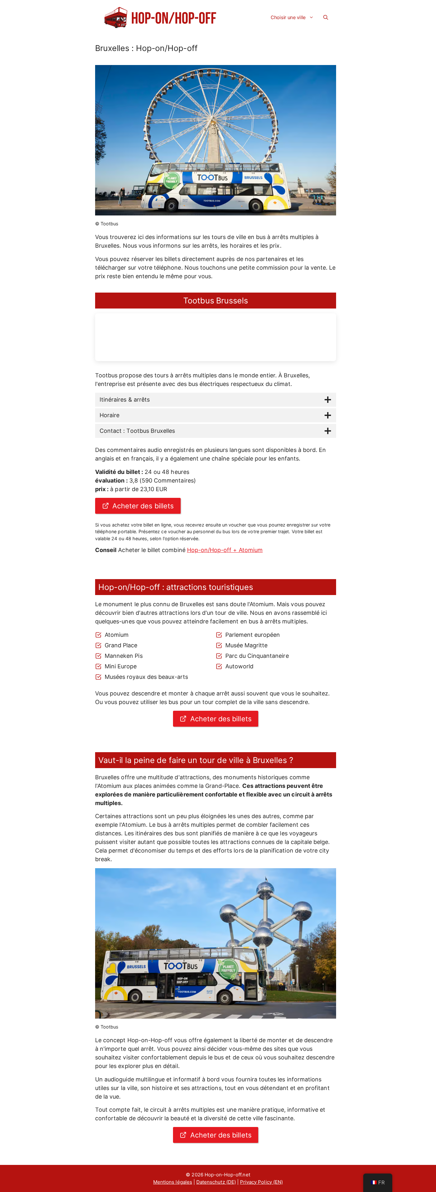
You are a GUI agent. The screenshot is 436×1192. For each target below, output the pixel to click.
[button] (326, 17)
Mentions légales (172, 1182)
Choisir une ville (288, 17)
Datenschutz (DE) (216, 1182)
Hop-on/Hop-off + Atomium (225, 550)
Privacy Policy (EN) (261, 1182)
